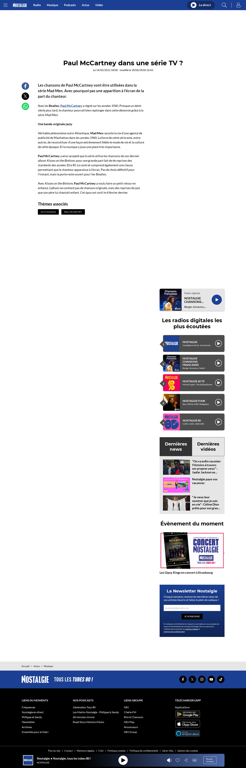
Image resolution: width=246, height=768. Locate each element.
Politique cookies (117, 750)
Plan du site (54, 750)
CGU (100, 750)
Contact (68, 750)
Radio (37, 5)
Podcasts (70, 5)
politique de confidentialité (174, 632)
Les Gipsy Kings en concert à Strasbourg (186, 572)
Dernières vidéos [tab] (208, 446)
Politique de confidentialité (144, 750)
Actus (85, 5)
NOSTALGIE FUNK (194, 400)
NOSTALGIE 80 (192, 420)
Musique (52, 5)
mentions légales (191, 629)
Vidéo (99, 5)
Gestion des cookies (187, 750)
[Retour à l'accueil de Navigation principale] (20, 5)
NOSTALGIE (190, 341)
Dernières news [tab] (176, 446)
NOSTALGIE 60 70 (193, 381)
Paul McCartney (71, 106)
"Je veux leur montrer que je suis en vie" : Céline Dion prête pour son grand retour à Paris (206, 504)
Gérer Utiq (167, 750)
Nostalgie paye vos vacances (204, 481)
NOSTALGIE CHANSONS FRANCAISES (193, 300)
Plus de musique (210, 760)
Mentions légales (85, 750)
